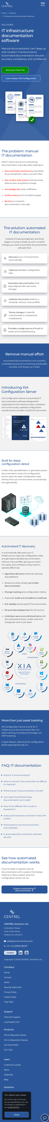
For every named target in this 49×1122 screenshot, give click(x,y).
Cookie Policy (10, 997)
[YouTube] (26, 953)
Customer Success (12, 1065)
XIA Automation (11, 1045)
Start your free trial (15, 70)
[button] (42, 4)
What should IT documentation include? (23, 790)
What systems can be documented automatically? (21, 826)
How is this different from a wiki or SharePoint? (20, 807)
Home (7, 972)
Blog (6, 1079)
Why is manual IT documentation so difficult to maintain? (25, 783)
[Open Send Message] (45, 1118)
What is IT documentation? (17, 775)
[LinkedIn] (20, 953)
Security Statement (12, 987)
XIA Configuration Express (16, 1040)
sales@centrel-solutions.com (20, 941)
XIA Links (8, 1050)
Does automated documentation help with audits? (25, 817)
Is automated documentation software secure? (23, 835)
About (7, 982)
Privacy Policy (10, 992)
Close (16, 1114)
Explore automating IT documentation (24, 889)
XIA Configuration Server (15, 1035)
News (6, 1070)
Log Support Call (11, 1022)
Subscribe (8, 1074)
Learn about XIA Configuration (21, 78)
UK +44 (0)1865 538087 (17, 946)
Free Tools (8, 1002)
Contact (10, 953)
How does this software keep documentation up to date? (18, 798)
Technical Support (12, 1017)
